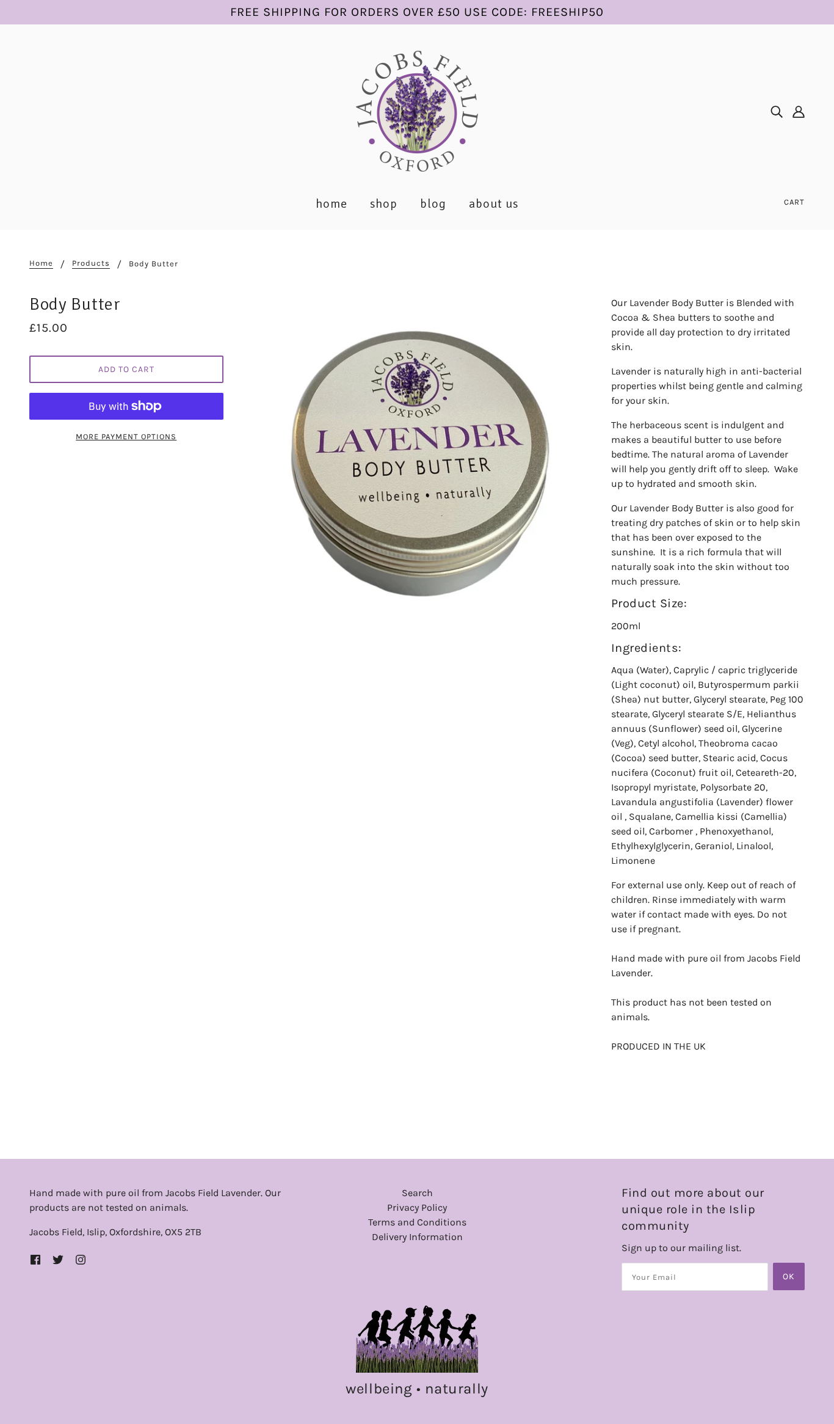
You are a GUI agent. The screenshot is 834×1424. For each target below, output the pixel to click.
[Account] (799, 111)
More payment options (126, 436)
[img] (777, 111)
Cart (794, 201)
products (91, 263)
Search (417, 1193)
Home (41, 263)
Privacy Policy (417, 1207)
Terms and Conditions (417, 1222)
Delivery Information (417, 1237)
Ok (789, 1276)
